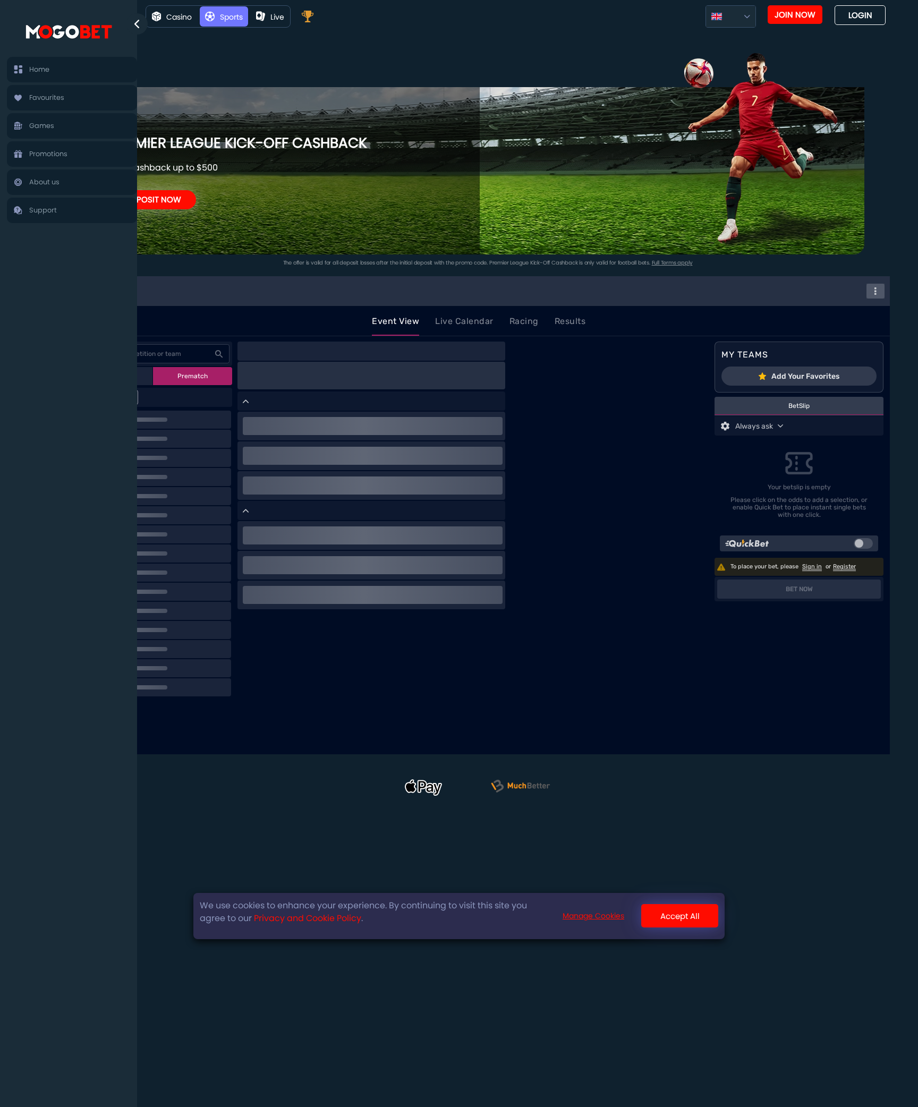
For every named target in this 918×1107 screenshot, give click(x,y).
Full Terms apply (672, 263)
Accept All (680, 916)
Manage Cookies (593, 916)
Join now (795, 14)
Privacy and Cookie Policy (307, 918)
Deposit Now (153, 199)
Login (860, 15)
